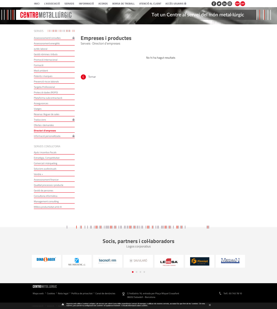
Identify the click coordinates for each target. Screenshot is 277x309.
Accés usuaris (174, 3)
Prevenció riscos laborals (46, 81)
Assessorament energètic (47, 43)
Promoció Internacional (45, 60)
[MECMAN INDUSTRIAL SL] (199, 260)
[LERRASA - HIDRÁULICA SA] (138, 262)
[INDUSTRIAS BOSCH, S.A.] (230, 260)
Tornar (92, 77)
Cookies (51, 293)
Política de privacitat (81, 293)
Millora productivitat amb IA (48, 207)
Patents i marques (43, 76)
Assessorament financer (46, 179)
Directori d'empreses (45, 130)
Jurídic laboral (40, 49)
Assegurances (41, 103)
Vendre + (38, 174)
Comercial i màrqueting (45, 163)
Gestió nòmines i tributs (46, 54)
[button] (133, 272)
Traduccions (40, 119)
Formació (38, 65)
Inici (37, 3)
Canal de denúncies (105, 293)
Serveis (69, 3)
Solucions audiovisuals (45, 169)
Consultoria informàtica (45, 196)
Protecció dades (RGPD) (46, 92)
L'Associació (52, 3)
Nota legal (63, 293)
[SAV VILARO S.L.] (107, 260)
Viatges (38, 109)
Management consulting (46, 201)
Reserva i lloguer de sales (46, 114)
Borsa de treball (123, 3)
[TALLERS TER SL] (169, 261)
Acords (103, 3)
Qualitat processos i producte (48, 185)
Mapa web (38, 293)
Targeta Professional (44, 87)
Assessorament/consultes (47, 38)
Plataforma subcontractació (48, 98)
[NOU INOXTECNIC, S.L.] (46, 262)
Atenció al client (150, 3)
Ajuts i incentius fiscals (45, 152)
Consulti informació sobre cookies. (134, 305)
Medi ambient (41, 70)
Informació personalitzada (47, 136)
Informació (86, 3)
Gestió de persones (43, 190)
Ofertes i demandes (44, 125)
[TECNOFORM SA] (77, 260)
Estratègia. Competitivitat (46, 158)
